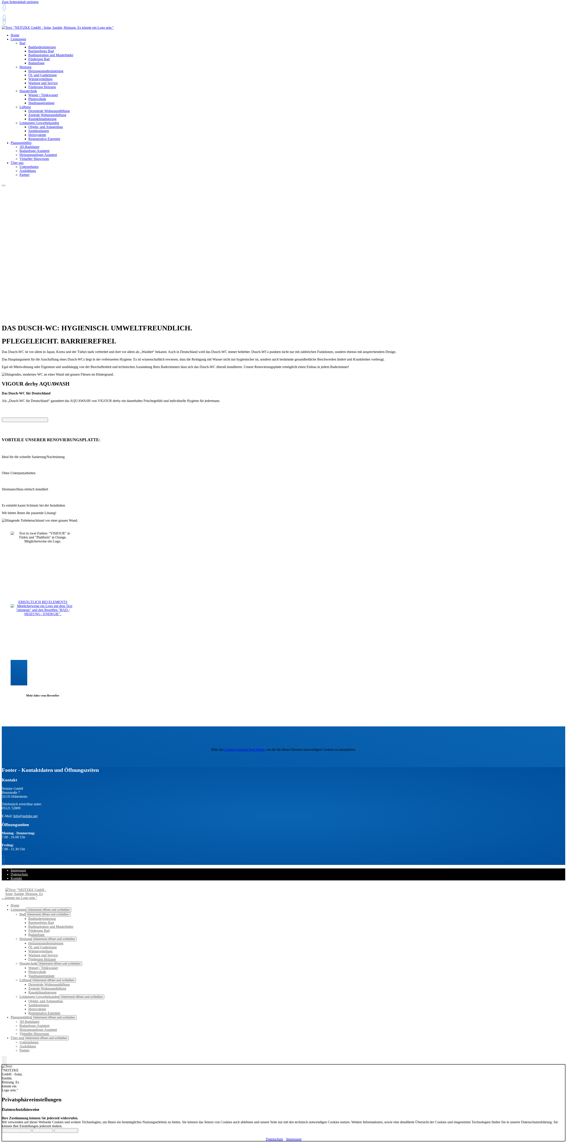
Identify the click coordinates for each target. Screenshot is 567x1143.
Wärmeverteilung (40, 79)
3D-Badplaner (29, 147)
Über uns (17, 163)
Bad (22, 43)
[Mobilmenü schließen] (3, 899)
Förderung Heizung (42, 87)
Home (15, 905)
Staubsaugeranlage (41, 103)
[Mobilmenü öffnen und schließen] (3, 185)
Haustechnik (28, 91)
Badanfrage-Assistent (34, 151)
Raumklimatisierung (42, 119)
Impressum (18, 870)
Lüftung (25, 107)
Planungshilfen (21, 143)
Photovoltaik (37, 99)
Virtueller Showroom (34, 159)
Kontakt (16, 878)
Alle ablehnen (42, 1130)
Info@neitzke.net (25, 816)
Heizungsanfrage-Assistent (38, 155)
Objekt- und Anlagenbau (45, 127)
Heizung (25, 67)
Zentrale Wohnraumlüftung (47, 115)
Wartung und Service (43, 83)
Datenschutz (19, 874)
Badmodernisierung (42, 47)
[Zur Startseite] (58, 27)
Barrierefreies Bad (41, 51)
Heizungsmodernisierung (45, 71)
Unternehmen (29, 167)
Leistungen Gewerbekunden (39, 123)
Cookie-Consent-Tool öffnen (244, 749)
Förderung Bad (39, 59)
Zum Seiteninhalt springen (20, 2)
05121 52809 (12, 14)
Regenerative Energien (44, 139)
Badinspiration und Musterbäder (50, 55)
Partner (24, 175)
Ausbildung (27, 171)
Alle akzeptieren (66, 1130)
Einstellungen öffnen (17, 1130)
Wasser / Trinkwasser (43, 95)
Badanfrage (36, 63)
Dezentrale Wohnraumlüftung (49, 111)
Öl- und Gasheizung (42, 75)
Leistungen (18, 39)
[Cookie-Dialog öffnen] (4, 1060)
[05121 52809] (4, 22)
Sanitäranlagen (38, 131)
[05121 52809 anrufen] (4, 8)
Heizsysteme (37, 135)
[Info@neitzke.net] (4, 18)
